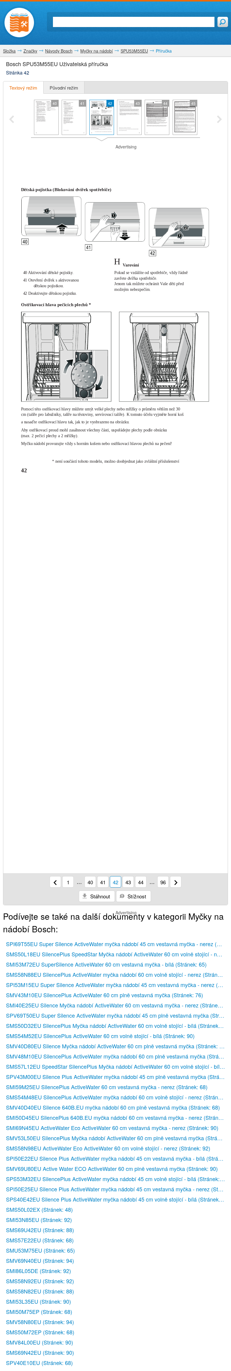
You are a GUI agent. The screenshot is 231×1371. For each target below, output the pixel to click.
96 (163, 882)
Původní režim (64, 87)
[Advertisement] (115, 159)
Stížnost (136, 896)
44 (140, 882)
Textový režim (23, 87)
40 (90, 882)
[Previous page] (55, 882)
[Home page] (19, 22)
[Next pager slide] (219, 119)
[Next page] (175, 882)
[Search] (222, 22)
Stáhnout (99, 896)
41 (103, 882)
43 (128, 882)
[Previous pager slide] (11, 119)
